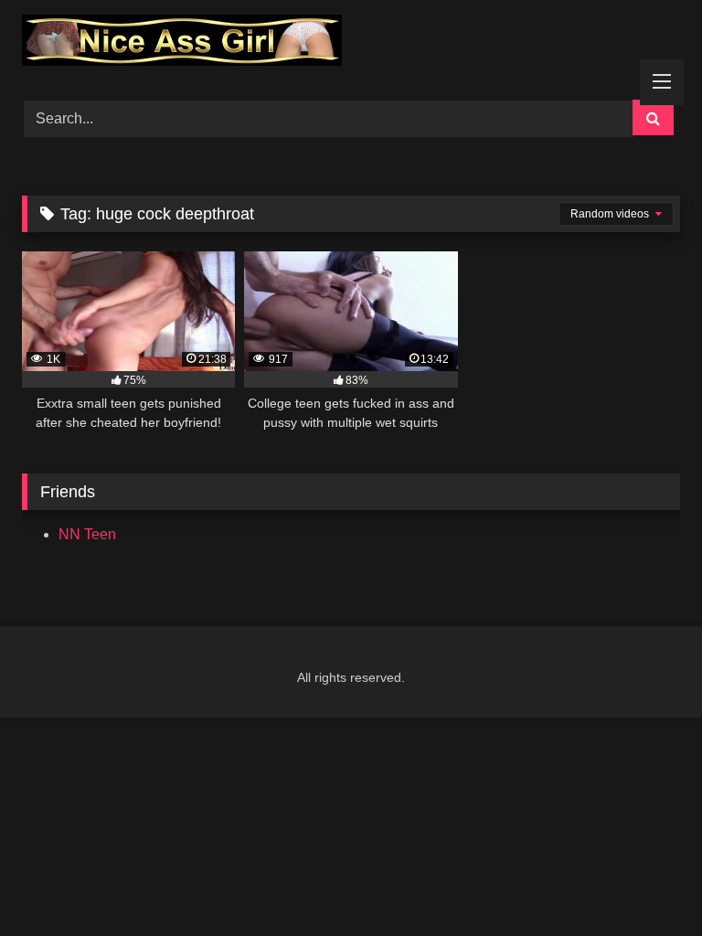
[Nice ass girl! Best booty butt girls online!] (351, 43)
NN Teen (87, 534)
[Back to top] (645, 881)
